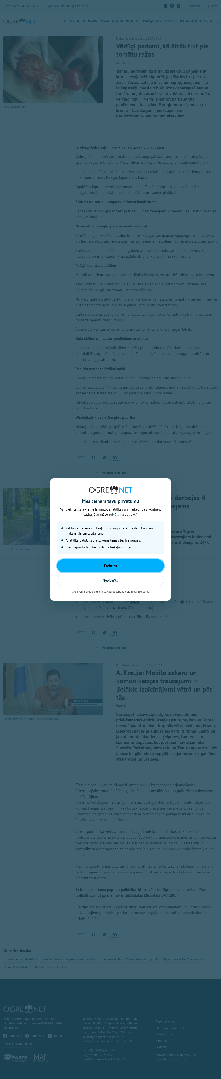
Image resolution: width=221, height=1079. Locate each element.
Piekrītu (110, 565)
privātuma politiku (122, 514)
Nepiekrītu (110, 580)
